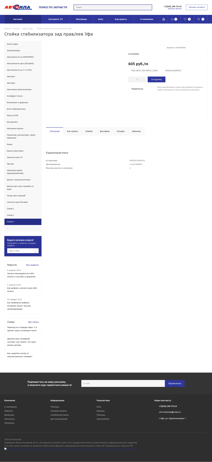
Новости (8, 411)
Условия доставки (59, 415)
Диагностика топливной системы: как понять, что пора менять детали (21, 342)
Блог (99, 407)
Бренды (101, 411)
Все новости (32, 265)
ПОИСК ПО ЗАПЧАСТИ (53, 7)
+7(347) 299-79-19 (172, 6)
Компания (9, 400)
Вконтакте (205, 454)
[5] (140, 47)
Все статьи (33, 322)
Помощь (54, 407)
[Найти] (148, 7)
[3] (135, 47)
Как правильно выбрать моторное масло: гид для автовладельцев (19, 305)
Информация (57, 400)
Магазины (9, 419)
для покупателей (58, 419)
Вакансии (9, 415)
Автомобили (103, 419)
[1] (129, 47)
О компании (10, 407)
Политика (9, 423)
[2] (132, 47)
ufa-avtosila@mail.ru (170, 412)
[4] (138, 47)
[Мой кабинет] (164, 19)
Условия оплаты (58, 411)
